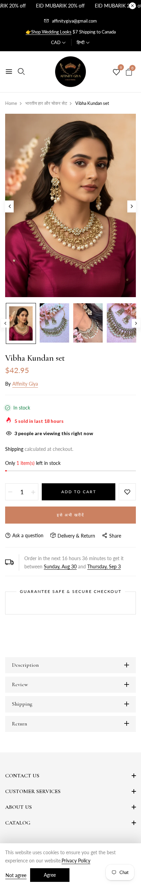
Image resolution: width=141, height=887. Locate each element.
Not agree (15, 875)
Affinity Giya (25, 384)
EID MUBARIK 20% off (60, 6)
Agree (50, 875)
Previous (5, 323)
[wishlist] (116, 72)
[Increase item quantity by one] (33, 492)
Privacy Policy (76, 860)
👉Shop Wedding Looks (49, 31)
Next (136, 323)
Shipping (14, 449)
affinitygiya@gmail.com (74, 21)
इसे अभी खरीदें (70, 514)
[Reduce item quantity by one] (10, 492)
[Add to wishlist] (127, 491)
